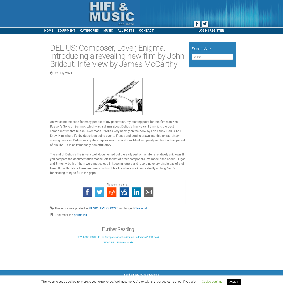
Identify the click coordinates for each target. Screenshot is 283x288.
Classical (140, 208)
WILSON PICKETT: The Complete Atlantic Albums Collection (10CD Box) (119, 237)
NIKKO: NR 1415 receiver (116, 242)
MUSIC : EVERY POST (103, 208)
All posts (126, 30)
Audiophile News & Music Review (141, 14)
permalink (80, 215)
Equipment (66, 30)
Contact (146, 30)
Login (202, 30)
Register (217, 30)
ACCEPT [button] (233, 281)
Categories (89, 30)
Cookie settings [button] (212, 281)
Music (108, 30)
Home (48, 30)
